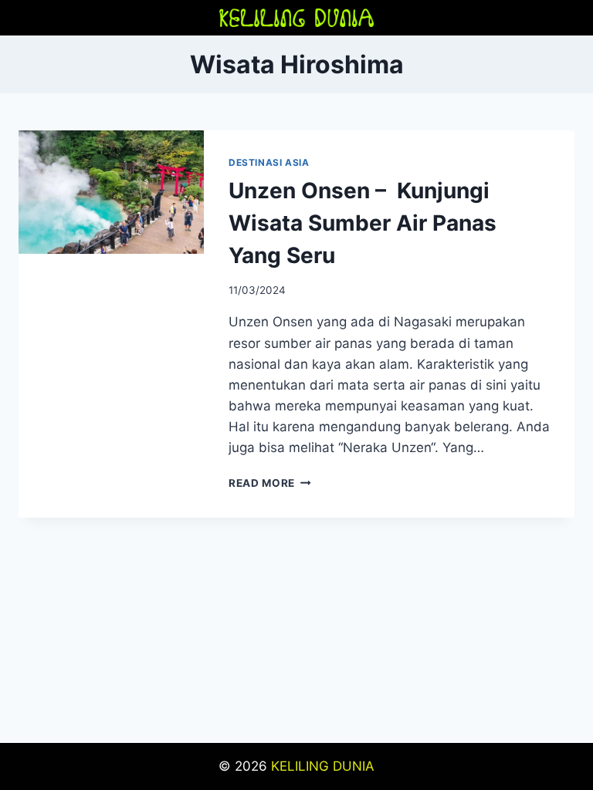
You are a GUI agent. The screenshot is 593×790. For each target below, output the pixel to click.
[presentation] (111, 192)
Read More (270, 483)
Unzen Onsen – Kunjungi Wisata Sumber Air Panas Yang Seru (362, 222)
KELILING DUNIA (322, 766)
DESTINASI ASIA (269, 162)
